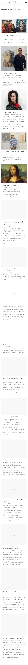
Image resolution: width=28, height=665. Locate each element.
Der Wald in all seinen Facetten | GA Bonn (13, 460)
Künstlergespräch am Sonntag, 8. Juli (12, 304)
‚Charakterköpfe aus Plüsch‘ (10, 73)
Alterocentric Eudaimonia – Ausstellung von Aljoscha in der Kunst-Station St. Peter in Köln (14, 222)
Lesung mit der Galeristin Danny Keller (12, 378)
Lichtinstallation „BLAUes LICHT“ (10, 417)
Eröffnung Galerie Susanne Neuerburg (12, 638)
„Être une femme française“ (10, 112)
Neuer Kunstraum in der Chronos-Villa (12, 592)
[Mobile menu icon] (26, 2)
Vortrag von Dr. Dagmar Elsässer (11, 185)
